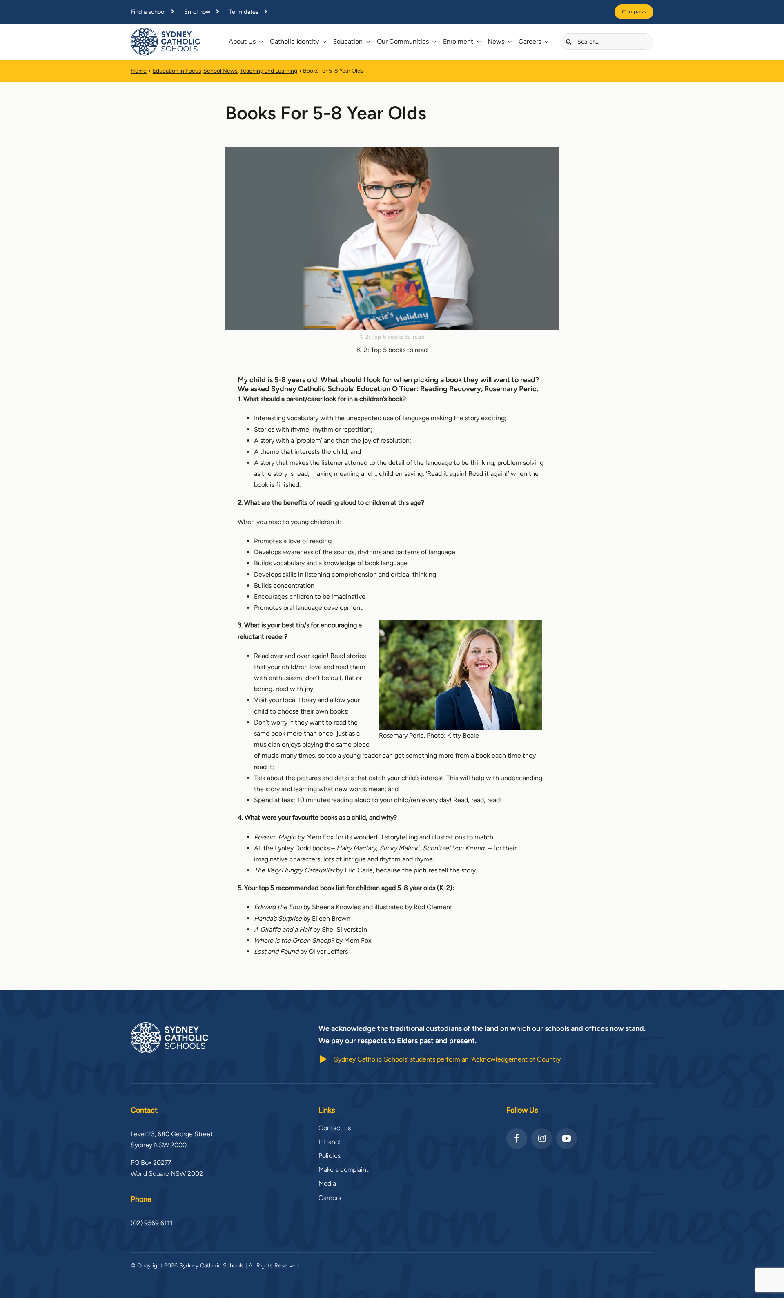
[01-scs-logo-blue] (165, 31)
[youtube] (566, 1138)
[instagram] (541, 1138)
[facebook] (516, 1138)
